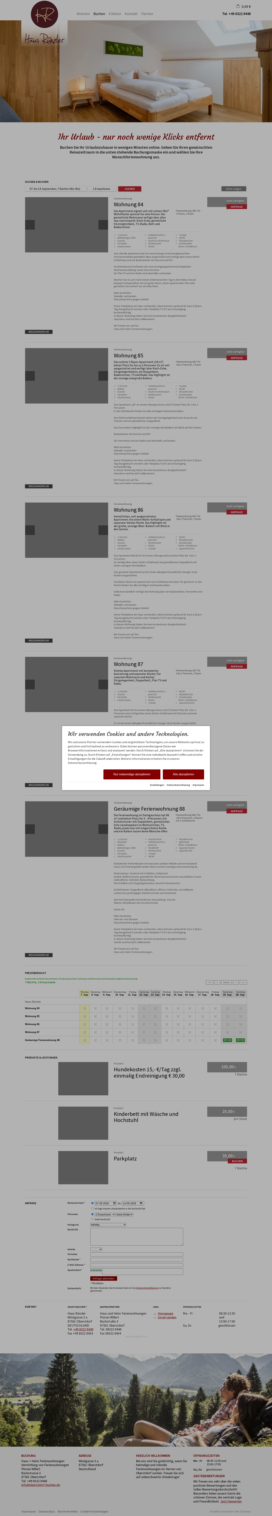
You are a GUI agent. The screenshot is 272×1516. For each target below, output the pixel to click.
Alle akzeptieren (183, 774)
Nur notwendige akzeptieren (131, 774)
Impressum (198, 785)
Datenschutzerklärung (178, 785)
